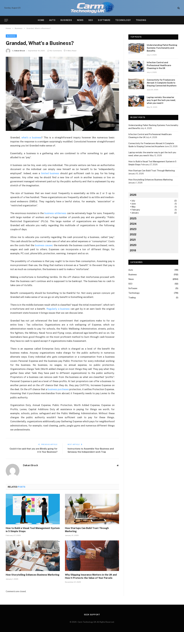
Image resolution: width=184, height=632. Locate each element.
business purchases (58, 389)
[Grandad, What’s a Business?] (62, 94)
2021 (133, 239)
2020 (133, 245)
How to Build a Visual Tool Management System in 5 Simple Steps (33, 530)
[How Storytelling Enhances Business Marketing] (33, 555)
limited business (50, 173)
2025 (133, 218)
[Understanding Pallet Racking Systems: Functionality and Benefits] (136, 48)
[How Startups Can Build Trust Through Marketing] (92, 509)
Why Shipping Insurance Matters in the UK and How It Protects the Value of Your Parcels (91, 576)
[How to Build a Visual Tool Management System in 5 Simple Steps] (33, 509)
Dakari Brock (19, 51)
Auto (52, 20)
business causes (43, 245)
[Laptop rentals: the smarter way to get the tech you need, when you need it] (136, 101)
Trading (141, 20)
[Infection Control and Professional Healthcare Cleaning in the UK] (136, 66)
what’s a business (31, 137)
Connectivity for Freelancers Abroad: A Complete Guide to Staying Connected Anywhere (161, 83)
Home (41, 20)
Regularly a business (58, 308)
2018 (133, 250)
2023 (133, 229)
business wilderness (55, 213)
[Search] (178, 8)
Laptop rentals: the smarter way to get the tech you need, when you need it (161, 100)
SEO (90, 20)
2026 (133, 194)
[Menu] (6, 20)
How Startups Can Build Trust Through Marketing (87, 530)
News (80, 20)
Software (104, 20)
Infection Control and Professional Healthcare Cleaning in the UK (159, 65)
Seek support (92, 615)
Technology (123, 20)
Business (66, 20)
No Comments (56, 51)
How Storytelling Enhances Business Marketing (32, 574)
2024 (133, 223)
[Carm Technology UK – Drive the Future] (92, 8)
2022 (133, 234)
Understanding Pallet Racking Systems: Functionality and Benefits (162, 48)
